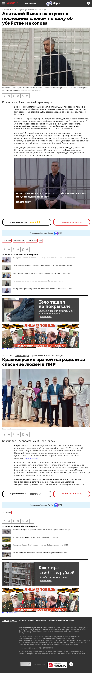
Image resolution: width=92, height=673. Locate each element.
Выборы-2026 (41, 620)
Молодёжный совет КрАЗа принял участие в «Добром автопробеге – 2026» (40, 545)
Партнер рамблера (39, 664)
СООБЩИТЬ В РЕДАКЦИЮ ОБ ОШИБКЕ (61, 620)
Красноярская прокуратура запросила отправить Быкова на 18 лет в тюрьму (41, 273)
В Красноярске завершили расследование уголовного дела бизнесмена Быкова (42, 265)
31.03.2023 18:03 (7, 10)
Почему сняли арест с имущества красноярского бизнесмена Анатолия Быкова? (42, 289)
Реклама (31, 620)
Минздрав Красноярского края (14, 429)
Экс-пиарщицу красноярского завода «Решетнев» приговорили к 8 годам (40, 553)
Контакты (22, 620)
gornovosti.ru (31, 458)
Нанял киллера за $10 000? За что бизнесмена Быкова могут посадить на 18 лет (51, 195)
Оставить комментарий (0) (72, 222)
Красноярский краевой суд (31, 90)
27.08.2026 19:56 (8, 356)
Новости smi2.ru (10, 348)
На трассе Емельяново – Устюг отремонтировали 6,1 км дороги (35, 537)
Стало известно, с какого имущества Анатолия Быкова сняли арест (37, 281)
